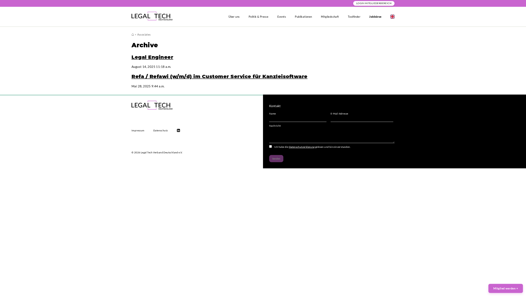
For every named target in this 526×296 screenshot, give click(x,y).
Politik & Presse (258, 16)
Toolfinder (354, 16)
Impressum (138, 130)
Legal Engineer (152, 57)
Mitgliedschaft (330, 16)
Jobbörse (375, 16)
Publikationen (303, 16)
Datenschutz (160, 130)
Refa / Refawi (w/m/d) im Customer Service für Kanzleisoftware (220, 76)
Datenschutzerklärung (302, 146)
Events (281, 16)
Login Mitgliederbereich (373, 3)
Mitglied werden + (505, 288)
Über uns (234, 16)
